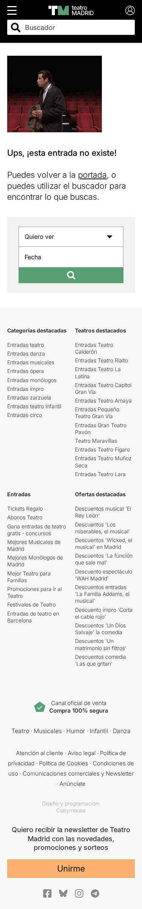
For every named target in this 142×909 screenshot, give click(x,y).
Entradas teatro (25, 345)
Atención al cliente (39, 753)
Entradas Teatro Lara (100, 474)
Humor (75, 731)
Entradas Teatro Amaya (103, 400)
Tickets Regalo (25, 508)
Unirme (71, 868)
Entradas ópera (25, 371)
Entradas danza (26, 353)
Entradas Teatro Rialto (101, 360)
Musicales (48, 731)
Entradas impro (25, 389)
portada (92, 175)
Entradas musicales (30, 362)
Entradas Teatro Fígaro (102, 449)
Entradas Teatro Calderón (94, 348)
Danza (122, 731)
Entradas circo (24, 415)
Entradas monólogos (31, 380)
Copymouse (71, 810)
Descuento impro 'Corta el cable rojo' (104, 613)
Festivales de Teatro (31, 604)
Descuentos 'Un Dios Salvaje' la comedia (100, 628)
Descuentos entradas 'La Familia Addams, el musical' (102, 594)
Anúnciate (72, 783)
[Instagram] (79, 893)
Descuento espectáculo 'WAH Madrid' (103, 574)
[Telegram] (95, 893)
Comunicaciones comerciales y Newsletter (78, 773)
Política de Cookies (63, 763)
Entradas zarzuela (29, 397)
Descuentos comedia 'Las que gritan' (100, 660)
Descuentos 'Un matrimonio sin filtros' (100, 644)
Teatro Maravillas (96, 440)
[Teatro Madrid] (71, 10)
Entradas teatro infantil (34, 406)
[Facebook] (47, 893)
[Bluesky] (63, 893)
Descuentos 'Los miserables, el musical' (102, 527)
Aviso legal (81, 753)
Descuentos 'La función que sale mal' (104, 559)
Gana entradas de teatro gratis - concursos (36, 529)
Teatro (20, 731)
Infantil (99, 731)
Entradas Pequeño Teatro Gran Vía (97, 412)
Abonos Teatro (24, 517)
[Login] (130, 10)
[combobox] (77, 27)
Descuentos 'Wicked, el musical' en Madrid (103, 543)
